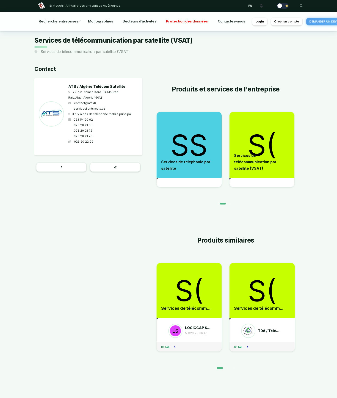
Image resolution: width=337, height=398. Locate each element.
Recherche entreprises (58, 21)
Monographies (100, 21)
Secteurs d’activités (139, 21)
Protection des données (187, 21)
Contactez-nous (231, 21)
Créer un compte (286, 21)
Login (259, 21)
